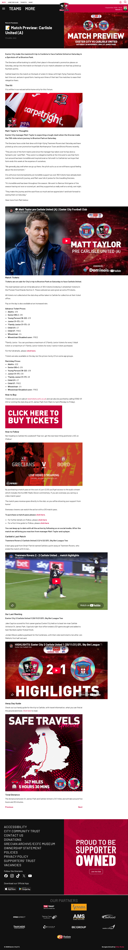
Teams (15, 8)
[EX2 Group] (79, 927)
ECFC (4, 2)
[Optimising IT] (49, 927)
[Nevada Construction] (79, 907)
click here (42, 520)
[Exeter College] (108, 927)
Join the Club (96, 871)
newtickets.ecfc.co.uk (36, 399)
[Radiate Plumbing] (64, 937)
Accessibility (15, 827)
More (30, 8)
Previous (9, 807)
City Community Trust (22, 831)
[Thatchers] (19, 927)
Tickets (23, 2)
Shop (31, 2)
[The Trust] (49, 907)
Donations (13, 839)
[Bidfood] (108, 917)
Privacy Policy (16, 856)
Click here (27, 710)
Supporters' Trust (20, 861)
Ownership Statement (23, 848)
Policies (11, 852)
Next (80, 807)
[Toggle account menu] (120, 2)
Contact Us (13, 835)
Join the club (13, 2)
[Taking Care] (49, 917)
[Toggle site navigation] (3, 8)
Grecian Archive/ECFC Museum (29, 844)
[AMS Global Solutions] (79, 917)
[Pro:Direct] (19, 917)
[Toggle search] (125, 2)
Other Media (120, 947)
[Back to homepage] (64, 7)
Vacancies (12, 865)
